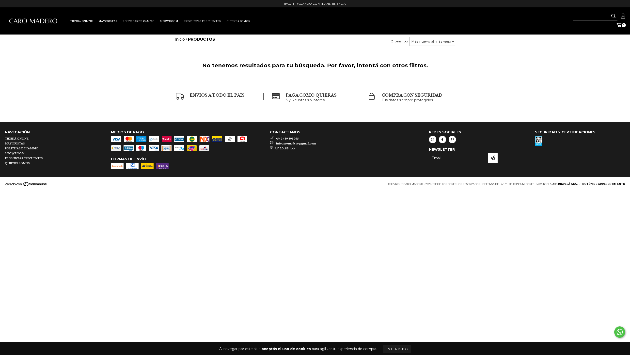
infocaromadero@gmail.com (296, 143)
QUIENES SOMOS (238, 21)
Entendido (396, 349)
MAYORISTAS (107, 21)
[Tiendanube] (26, 185)
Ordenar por (400, 41)
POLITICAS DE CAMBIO (139, 21)
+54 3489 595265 (287, 138)
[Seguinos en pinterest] (452, 139)
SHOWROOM (169, 21)
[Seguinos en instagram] (432, 139)
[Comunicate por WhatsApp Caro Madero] (619, 332)
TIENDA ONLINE (81, 21)
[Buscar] (613, 16)
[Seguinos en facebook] (442, 139)
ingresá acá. (568, 184)
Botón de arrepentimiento (603, 184)
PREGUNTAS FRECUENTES (202, 21)
